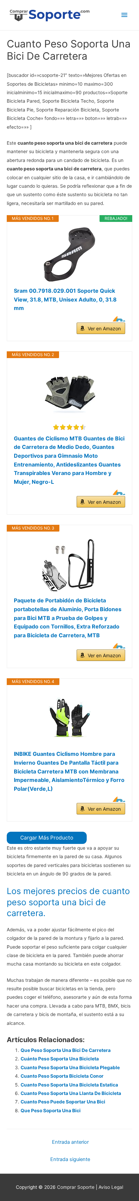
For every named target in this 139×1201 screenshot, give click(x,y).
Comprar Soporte (75, 1187)
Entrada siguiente (70, 1159)
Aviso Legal (111, 1187)
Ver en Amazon (104, 328)
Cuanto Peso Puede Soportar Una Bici (63, 1101)
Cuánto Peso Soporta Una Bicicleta (60, 1058)
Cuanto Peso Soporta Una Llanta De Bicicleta (71, 1093)
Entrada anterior (70, 1142)
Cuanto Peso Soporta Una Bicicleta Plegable (70, 1067)
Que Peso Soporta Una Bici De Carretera (66, 1050)
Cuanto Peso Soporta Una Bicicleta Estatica (69, 1085)
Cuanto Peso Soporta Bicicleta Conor (62, 1076)
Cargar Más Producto (46, 837)
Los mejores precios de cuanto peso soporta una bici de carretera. (68, 902)
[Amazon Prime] (116, 319)
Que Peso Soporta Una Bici (51, 1110)
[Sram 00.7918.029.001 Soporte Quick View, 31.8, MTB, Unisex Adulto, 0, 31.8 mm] (69, 254)
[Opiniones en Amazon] (69, 427)
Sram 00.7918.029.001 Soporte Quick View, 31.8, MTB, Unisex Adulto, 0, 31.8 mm (65, 299)
